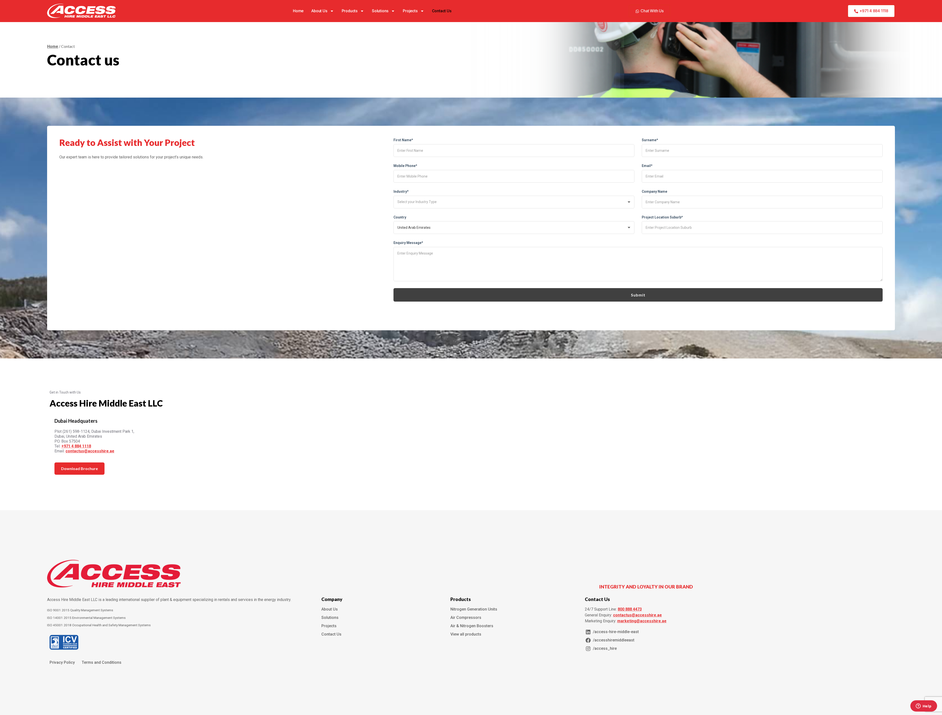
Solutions (380, 11)
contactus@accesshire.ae (89, 451)
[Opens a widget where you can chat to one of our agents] (923, 706)
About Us (319, 11)
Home (298, 11)
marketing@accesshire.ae (642, 621)
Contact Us (442, 11)
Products (350, 11)
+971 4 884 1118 (76, 446)
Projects (410, 11)
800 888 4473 (630, 609)
